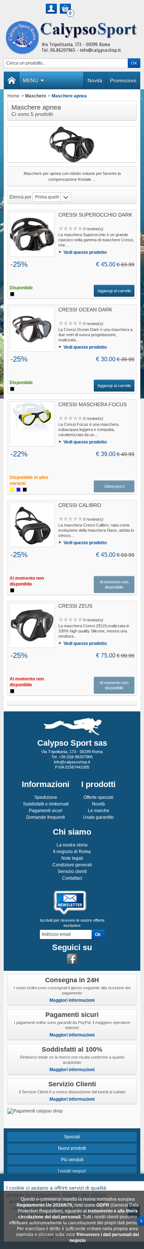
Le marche (98, 810)
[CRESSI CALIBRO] (32, 524)
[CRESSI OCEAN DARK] (32, 329)
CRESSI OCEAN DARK (85, 310)
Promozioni (123, 80)
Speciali (72, 1136)
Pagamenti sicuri (45, 810)
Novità (95, 80)
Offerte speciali (98, 797)
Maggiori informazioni (72, 1000)
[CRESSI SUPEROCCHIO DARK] (32, 234)
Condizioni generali (72, 864)
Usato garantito (98, 817)
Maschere (35, 96)
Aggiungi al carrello (114, 291)
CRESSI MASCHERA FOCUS (92, 404)
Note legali (72, 858)
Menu (30, 80)
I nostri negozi (72, 1171)
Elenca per (20, 197)
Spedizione (45, 797)
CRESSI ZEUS (75, 606)
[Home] (11, 80)
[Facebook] (72, 958)
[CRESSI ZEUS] (32, 625)
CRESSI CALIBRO (79, 505)
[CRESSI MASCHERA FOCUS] (32, 423)
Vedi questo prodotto (85, 252)
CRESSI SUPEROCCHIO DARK (95, 215)
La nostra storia (72, 845)
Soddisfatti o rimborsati (46, 804)
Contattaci (72, 878)
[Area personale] (51, 8)
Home (13, 96)
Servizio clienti (72, 871)
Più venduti (72, 1159)
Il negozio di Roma (72, 851)
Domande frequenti (45, 817)
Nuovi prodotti (72, 1148)
